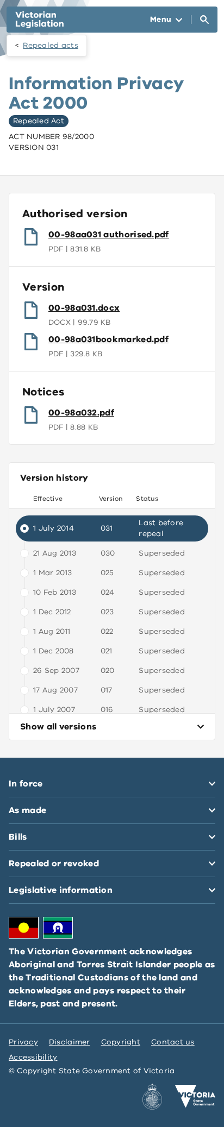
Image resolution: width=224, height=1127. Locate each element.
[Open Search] (204, 20)
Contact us (173, 1042)
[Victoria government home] (195, 1096)
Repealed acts (50, 45)
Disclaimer (69, 1042)
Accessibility (33, 1057)
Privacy (23, 1042)
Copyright (120, 1042)
